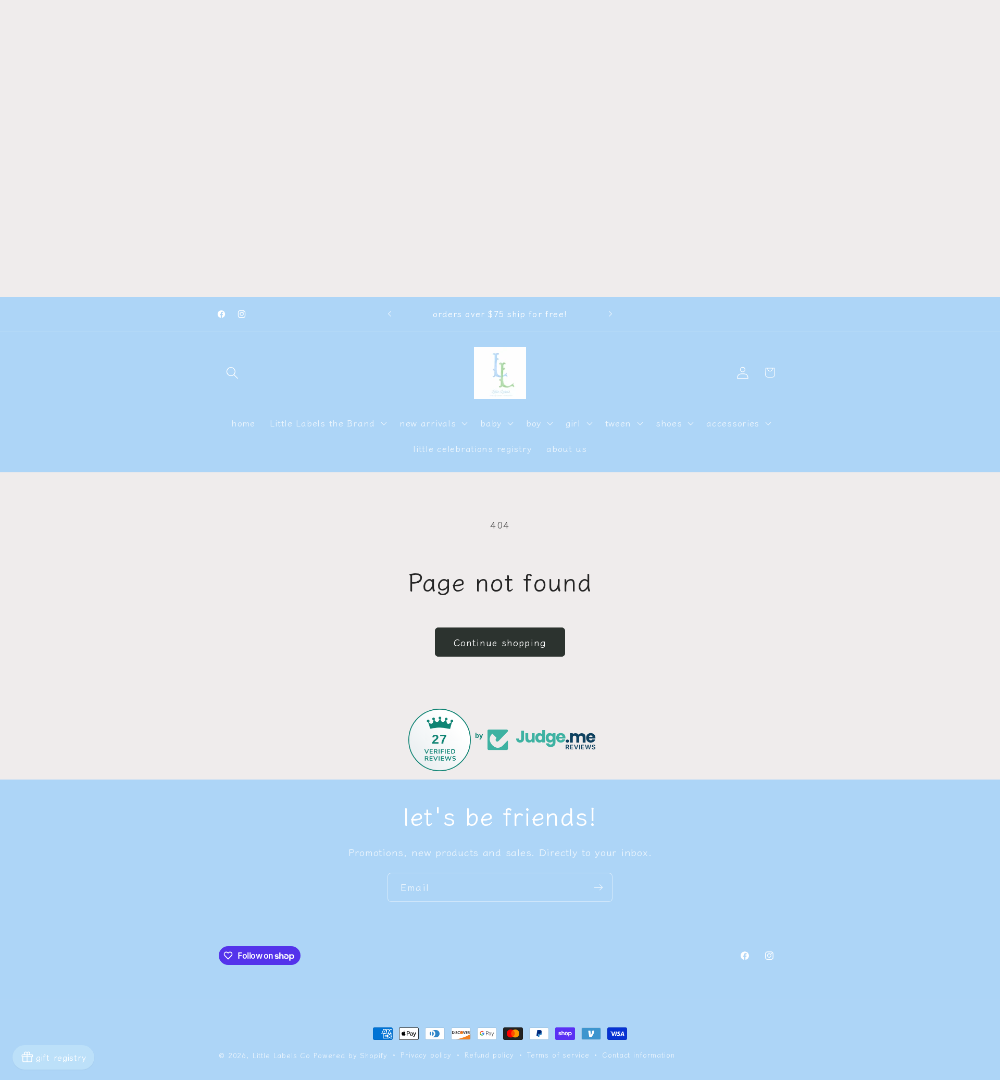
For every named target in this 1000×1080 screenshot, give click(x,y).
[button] (232, 372)
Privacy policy (426, 1055)
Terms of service (558, 1055)
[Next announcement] (610, 314)
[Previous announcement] (389, 314)
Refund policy (489, 1055)
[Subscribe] (598, 887)
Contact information (638, 1055)
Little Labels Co (281, 1055)
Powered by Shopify (351, 1055)
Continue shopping (500, 642)
